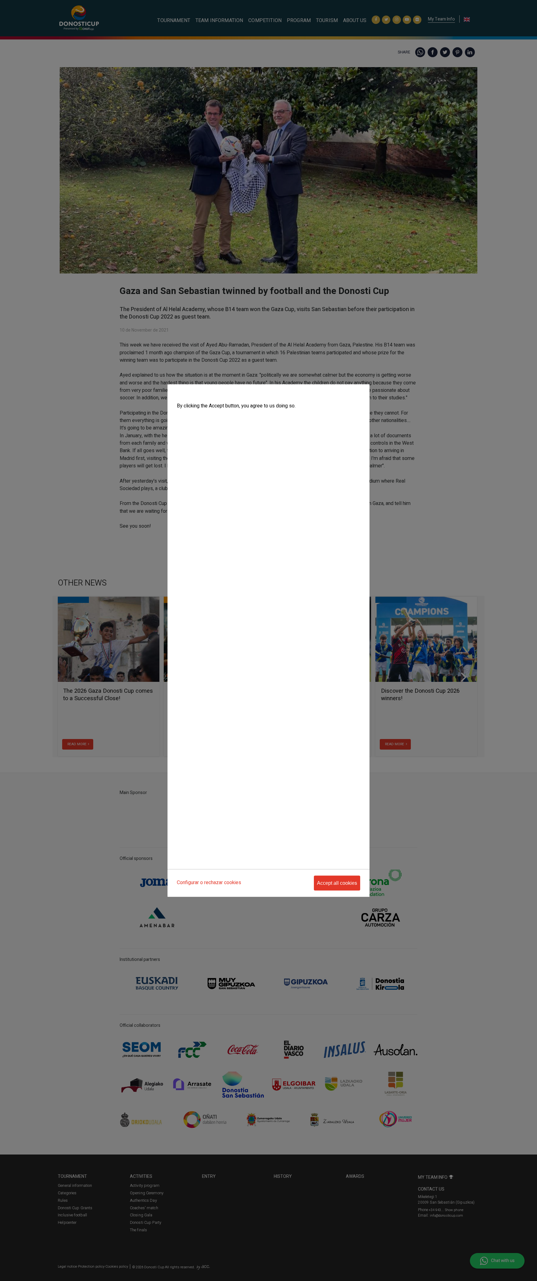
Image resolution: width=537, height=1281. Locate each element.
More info (185, 418)
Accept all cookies (337, 882)
